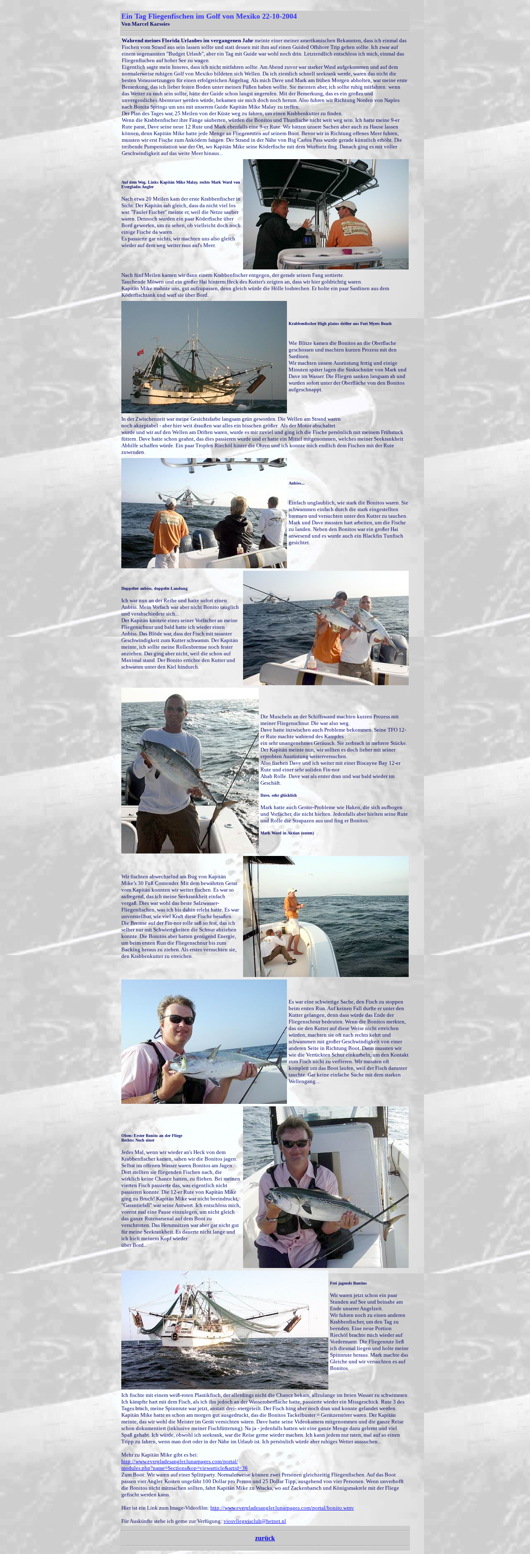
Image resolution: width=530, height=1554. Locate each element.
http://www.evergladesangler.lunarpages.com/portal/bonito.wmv (282, 1508)
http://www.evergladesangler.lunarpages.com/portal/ (179, 1461)
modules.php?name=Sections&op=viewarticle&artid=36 (184, 1468)
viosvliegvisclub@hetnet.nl (255, 1521)
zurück (265, 1538)
